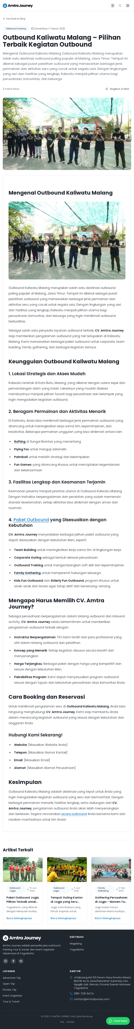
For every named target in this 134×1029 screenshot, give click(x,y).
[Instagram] (5, 961)
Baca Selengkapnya (19, 918)
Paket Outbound (31, 520)
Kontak (70, 1022)
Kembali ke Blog (15, 18)
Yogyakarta (77, 949)
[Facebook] (13, 961)
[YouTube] (21, 961)
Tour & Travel (11, 1001)
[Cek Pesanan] (113, 5)
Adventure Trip (12, 978)
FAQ (62, 1022)
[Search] (120, 5)
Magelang (76, 943)
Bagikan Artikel (119, 89)
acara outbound (74, 814)
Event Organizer (12, 995)
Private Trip (9, 989)
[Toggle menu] (127, 5)
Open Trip (9, 984)
